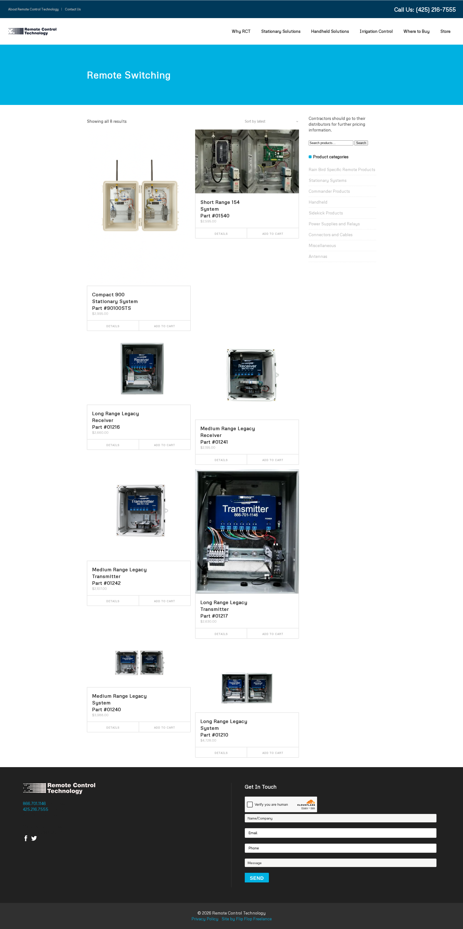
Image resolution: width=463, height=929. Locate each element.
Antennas (318, 256)
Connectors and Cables (331, 234)
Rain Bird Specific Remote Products (342, 169)
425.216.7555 (36, 809)
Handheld (318, 202)
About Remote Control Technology (33, 9)
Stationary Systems (328, 180)
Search (361, 143)
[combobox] (269, 121)
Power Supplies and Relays (334, 223)
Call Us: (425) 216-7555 (425, 9)
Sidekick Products (326, 212)
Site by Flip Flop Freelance (246, 918)
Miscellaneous (322, 245)
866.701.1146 (35, 803)
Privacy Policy (204, 918)
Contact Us (73, 9)
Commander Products (329, 191)
